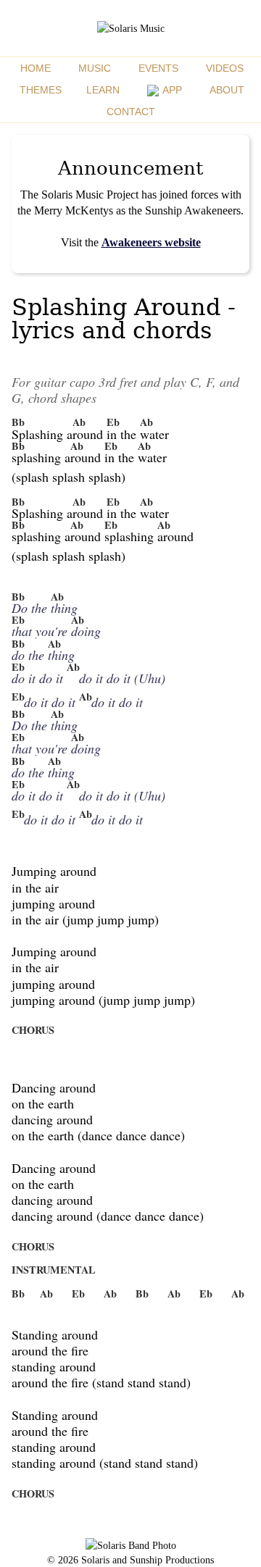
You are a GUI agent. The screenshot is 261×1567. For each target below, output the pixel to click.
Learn (103, 90)
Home (35, 68)
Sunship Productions (172, 1560)
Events (158, 68)
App (171, 90)
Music (94, 68)
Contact (131, 111)
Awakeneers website (151, 242)
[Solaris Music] (131, 28)
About (227, 90)
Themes (41, 90)
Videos (225, 68)
